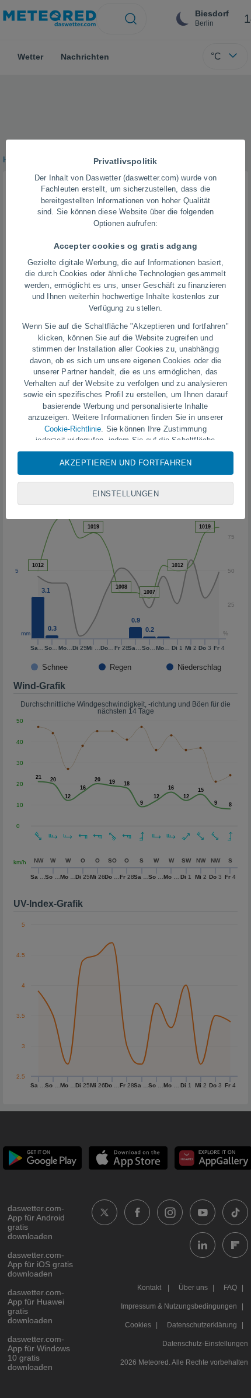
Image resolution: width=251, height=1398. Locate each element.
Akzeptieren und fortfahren (126, 462)
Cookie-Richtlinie (72, 429)
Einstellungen (125, 493)
